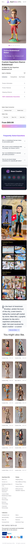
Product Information (7, 83)
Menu (3, 1)
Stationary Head (7, 110)
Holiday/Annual (5, 515)
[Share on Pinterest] (14, 177)
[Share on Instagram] (18, 177)
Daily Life (4, 519)
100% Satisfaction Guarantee (11, 96)
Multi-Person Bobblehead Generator (5, 490)
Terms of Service (20, 486)
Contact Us (4, 481)
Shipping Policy (19, 479)
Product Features (6, 87)
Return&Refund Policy (21, 481)
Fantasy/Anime (13, 76)
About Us (4, 479)
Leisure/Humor (19, 517)
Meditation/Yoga (20, 522)
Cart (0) (24, 1)
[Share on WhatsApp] (23, 177)
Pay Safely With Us (9, 525)
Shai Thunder (22, 76)
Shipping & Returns (7, 92)
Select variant (14, 126)
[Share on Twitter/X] (4, 177)
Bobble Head (20, 110)
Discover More (13, 330)
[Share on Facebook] (9, 177)
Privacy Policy (19, 484)
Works (17, 515)
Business (18, 519)
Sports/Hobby (5, 517)
